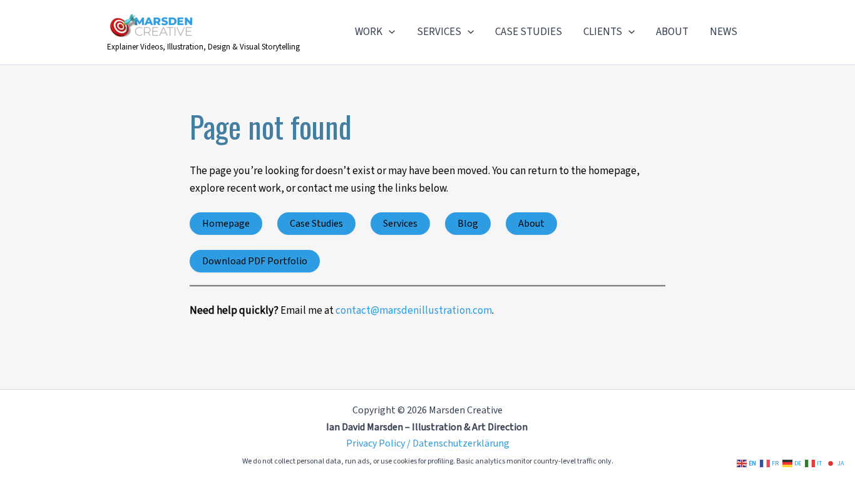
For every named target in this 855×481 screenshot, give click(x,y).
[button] (388, 32)
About (531, 223)
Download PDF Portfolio (254, 261)
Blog (468, 223)
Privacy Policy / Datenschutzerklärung (427, 443)
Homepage (226, 223)
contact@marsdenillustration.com (413, 310)
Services (400, 223)
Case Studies (316, 223)
